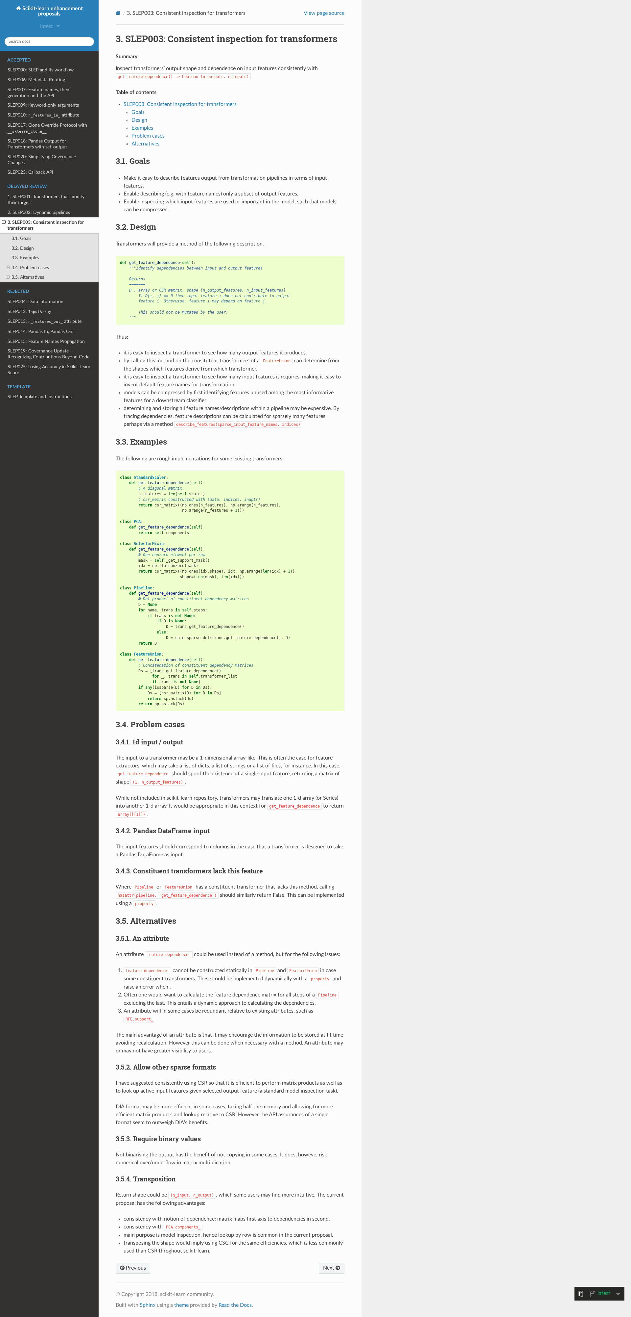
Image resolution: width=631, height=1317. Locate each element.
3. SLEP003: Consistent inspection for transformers (46, 225)
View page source (324, 13)
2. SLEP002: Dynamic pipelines (39, 212)
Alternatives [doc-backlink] (146, 921)
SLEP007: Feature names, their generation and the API (38, 92)
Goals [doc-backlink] (133, 161)
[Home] (118, 13)
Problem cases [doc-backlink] (150, 724)
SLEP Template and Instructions (40, 396)
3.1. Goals (21, 238)
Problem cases (148, 136)
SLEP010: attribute (43, 115)
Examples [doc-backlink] (141, 441)
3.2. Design (23, 248)
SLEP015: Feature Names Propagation (46, 341)
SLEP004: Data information (35, 301)
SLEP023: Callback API (30, 172)
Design (139, 120)
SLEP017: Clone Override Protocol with (47, 128)
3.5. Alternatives (28, 277)
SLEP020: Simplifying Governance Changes (42, 159)
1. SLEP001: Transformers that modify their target (46, 199)
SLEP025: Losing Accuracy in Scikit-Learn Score (49, 369)
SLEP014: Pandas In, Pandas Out (41, 331)
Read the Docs (235, 1305)
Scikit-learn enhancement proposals (52, 11)
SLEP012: (29, 311)
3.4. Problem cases (30, 267)
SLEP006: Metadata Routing (36, 79)
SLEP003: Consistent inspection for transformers (180, 104)
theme (181, 1305)
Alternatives (145, 143)
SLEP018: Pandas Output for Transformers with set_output (37, 144)
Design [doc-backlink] (136, 226)
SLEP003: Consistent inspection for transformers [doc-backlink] (226, 39)
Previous (135, 1268)
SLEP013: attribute (45, 321)
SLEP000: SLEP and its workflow (41, 69)
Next (329, 1268)
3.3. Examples (25, 257)
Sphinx (147, 1305)
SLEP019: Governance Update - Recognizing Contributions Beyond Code (48, 354)
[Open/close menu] (4, 222)
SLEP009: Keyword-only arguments (43, 105)
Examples (142, 128)
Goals (138, 112)
